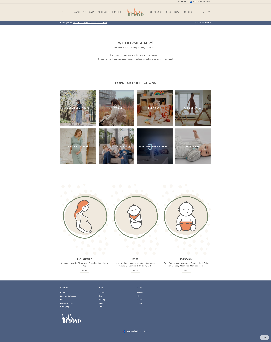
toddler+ (103, 12)
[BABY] (135, 219)
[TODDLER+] (186, 219)
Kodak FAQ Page (66, 303)
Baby (138, 296)
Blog (100, 296)
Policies (101, 307)
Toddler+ (140, 300)
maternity (80, 12)
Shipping (102, 300)
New (176, 12)
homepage (118, 55)
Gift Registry (64, 307)
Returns (101, 303)
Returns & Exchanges (68, 296)
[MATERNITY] (84, 219)
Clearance (156, 12)
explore (187, 12)
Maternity (140, 292)
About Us (102, 292)
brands (116, 12)
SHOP (84, 271)
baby (92, 12)
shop (186, 271)
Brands (139, 303)
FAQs (62, 300)
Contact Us (64, 292)
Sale (168, 12)
